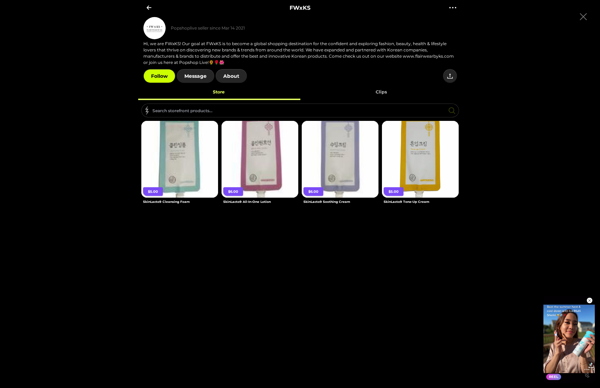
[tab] (219, 91)
